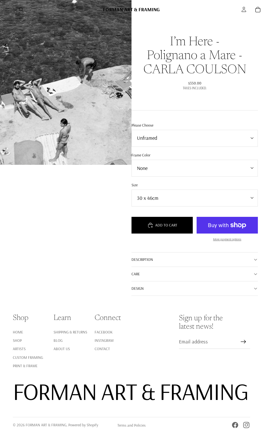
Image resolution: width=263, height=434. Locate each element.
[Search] (21, 10)
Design (138, 288)
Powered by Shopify (83, 424)
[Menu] (7, 9)
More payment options (227, 239)
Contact (102, 349)
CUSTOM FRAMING (28, 357)
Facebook (104, 332)
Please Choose (142, 125)
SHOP (17, 340)
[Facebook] (235, 425)
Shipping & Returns (70, 332)
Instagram (104, 340)
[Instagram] (246, 425)
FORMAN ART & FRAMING (46, 424)
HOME (18, 332)
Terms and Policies (131, 425)
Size (135, 184)
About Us (62, 349)
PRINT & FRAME (25, 365)
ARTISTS (19, 349)
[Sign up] (243, 342)
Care (136, 273)
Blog (58, 340)
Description (142, 259)
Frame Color (141, 155)
